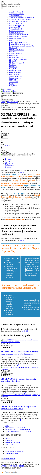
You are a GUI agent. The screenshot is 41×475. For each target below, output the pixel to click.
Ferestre (13, 51)
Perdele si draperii (16, 70)
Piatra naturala (15, 72)
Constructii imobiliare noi (18, 34)
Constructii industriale (18, 36)
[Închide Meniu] (2, 2)
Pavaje (12, 68)
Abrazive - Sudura (16, 12)
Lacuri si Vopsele (16, 57)
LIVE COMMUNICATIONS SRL (12, 466)
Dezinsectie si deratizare (18, 42)
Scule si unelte (15, 76)
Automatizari (14, 27)
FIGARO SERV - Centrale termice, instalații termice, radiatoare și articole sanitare (20, 352)
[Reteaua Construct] (8, 459)
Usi (11, 84)
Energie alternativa (16, 50)
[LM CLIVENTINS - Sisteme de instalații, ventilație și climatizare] (20, 369)
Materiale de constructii (18, 59)
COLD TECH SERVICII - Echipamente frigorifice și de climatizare (18, 407)
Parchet (12, 65)
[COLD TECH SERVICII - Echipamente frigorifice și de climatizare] (20, 397)
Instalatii (13, 55)
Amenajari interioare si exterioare (21, 19)
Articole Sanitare (15, 23)
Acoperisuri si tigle (16, 14)
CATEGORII (6, 93)
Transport (13, 82)
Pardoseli (13, 67)
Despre (8, 159)
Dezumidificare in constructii (19, 44)
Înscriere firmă (18, 93)
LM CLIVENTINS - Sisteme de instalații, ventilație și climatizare (18, 380)
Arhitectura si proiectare (18, 21)
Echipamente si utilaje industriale (21, 46)
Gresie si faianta (15, 53)
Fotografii (10, 165)
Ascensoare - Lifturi (16, 25)
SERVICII (14, 80)
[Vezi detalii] (18, 365)
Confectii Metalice (16, 31)
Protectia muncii (15, 74)
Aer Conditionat (15, 16)
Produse (9, 161)
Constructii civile (16, 33)
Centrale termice (15, 29)
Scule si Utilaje (15, 78)
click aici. (22, 172)
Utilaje (13, 85)
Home (3, 102)
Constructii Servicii (17, 38)
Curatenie (13, 40)
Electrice (13, 48)
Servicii (10, 163)
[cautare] (2, 8)
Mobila (12, 61)
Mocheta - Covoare (16, 63)
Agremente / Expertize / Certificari (21, 17)
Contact (9, 167)
